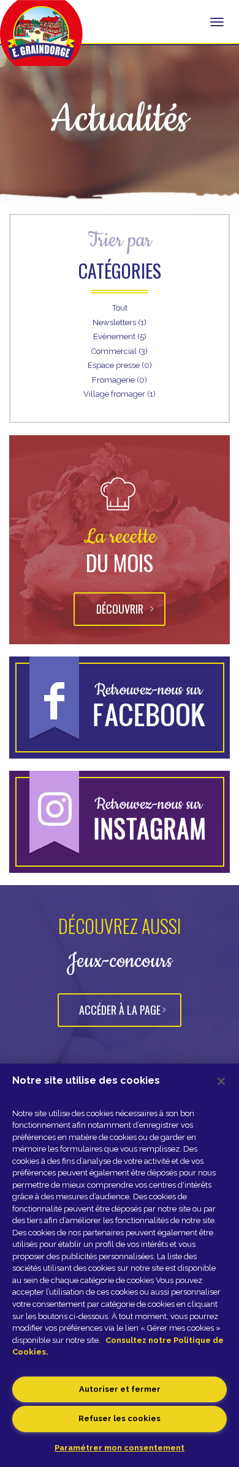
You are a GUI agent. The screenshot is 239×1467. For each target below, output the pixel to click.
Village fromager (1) (119, 394)
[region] (119, 1265)
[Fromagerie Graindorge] (41, 39)
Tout (119, 307)
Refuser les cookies (119, 1418)
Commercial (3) (119, 351)
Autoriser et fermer (120, 1389)
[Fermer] (221, 1081)
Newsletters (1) (119, 322)
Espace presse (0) (120, 365)
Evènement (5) (119, 336)
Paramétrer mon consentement (119, 1447)
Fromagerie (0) (119, 379)
